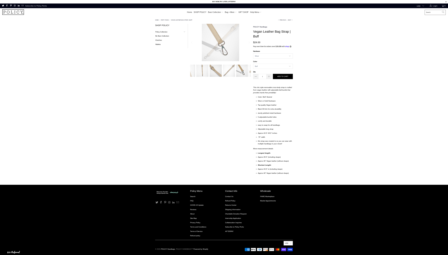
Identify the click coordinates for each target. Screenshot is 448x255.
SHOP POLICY (200, 12)
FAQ (191, 201)
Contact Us (229, 196)
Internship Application (233, 218)
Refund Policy (230, 201)
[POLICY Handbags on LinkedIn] (18, 6)
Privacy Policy (195, 223)
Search (192, 196)
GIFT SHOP (243, 12)
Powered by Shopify (200, 249)
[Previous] (192, 42)
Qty (254, 72)
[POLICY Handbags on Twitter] (3, 6)
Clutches (158, 40)
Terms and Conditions (198, 227)
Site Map (193, 218)
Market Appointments (268, 201)
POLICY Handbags (260, 27)
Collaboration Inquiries (233, 223)
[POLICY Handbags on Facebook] (7, 6)
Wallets (158, 44)
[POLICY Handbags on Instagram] (15, 6)
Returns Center (230, 205)
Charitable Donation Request (236, 214)
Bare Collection (214, 12)
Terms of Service (196, 231)
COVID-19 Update (197, 205)
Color (255, 61)
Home (189, 12)
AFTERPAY (229, 231)
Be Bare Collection (162, 36)
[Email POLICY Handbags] (22, 6)
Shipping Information (232, 209)
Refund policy (195, 236)
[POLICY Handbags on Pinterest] (11, 6)
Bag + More (230, 12)
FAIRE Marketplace (267, 196)
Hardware (256, 51)
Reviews (193, 209)
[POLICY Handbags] (13, 12)
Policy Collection (161, 32)
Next (290, 20)
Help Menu (255, 12)
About (192, 214)
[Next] (249, 42)
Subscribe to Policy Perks (36, 6)
